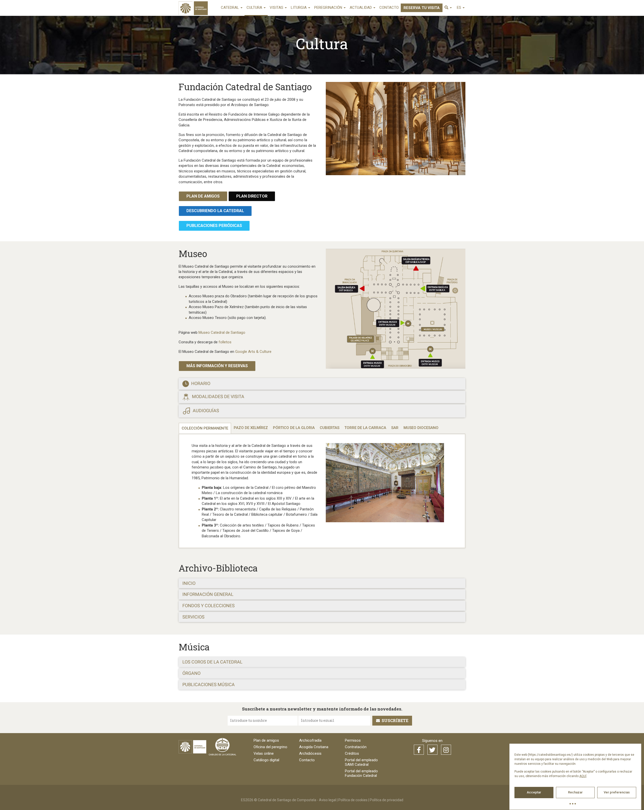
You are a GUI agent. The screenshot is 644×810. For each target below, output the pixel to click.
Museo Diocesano (421, 427)
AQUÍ (582, 776)
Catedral (230, 7)
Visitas (277, 7)
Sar (394, 427)
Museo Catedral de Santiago (221, 332)
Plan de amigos (203, 196)
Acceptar (534, 792)
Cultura (255, 7)
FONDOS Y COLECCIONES (208, 605)
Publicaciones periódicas (214, 225)
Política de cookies (353, 800)
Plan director (251, 196)
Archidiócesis (310, 753)
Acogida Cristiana (313, 747)
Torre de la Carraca (365, 427)
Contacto (389, 7)
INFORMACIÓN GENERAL (207, 594)
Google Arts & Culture (253, 351)
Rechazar (575, 792)
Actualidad (361, 7)
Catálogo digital (266, 760)
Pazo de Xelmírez (251, 427)
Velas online (264, 753)
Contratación (356, 747)
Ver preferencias (617, 792)
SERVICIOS (193, 617)
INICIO (188, 583)
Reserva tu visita (422, 8)
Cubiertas (329, 427)
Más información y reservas (217, 365)
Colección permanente (205, 428)
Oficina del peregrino (270, 747)
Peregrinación (328, 7)
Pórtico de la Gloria (294, 427)
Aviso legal (327, 800)
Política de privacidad (386, 800)
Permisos (353, 740)
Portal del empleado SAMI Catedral (361, 762)
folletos (225, 342)
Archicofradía (310, 740)
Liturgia (299, 7)
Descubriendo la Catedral (215, 210)
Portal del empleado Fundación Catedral (361, 773)
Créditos (352, 753)
